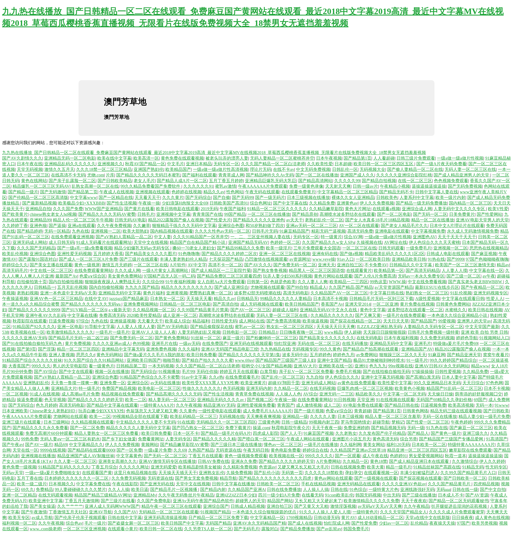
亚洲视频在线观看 (152, 192)
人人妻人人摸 (454, 270)
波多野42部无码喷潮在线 (257, 293)
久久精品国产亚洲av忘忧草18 (357, 450)
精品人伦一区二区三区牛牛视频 (83, 220)
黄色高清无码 (385, 439)
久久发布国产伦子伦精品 (382, 433)
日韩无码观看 (391, 248)
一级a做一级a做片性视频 (460, 158)
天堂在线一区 (25, 450)
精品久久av (213, 192)
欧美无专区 (19, 517)
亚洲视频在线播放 (38, 456)
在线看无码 (312, 495)
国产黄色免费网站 (172, 338)
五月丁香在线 (29, 478)
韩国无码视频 (368, 495)
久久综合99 (153, 281)
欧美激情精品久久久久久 (70, 332)
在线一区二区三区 (415, 180)
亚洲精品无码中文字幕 (119, 293)
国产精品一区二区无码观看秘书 (458, 500)
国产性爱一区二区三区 (427, 422)
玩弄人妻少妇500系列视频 (287, 276)
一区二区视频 (15, 394)
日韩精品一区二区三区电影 (185, 304)
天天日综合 (473, 383)
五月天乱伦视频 (72, 287)
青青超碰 (362, 411)
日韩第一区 (257, 281)
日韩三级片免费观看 (416, 158)
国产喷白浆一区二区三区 (261, 439)
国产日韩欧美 (496, 411)
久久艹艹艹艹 (70, 506)
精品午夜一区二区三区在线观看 (171, 506)
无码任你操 (207, 371)
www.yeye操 (323, 259)
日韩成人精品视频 (248, 506)
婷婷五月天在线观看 (239, 371)
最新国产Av (66, 276)
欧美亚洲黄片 (253, 383)
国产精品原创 (305, 214)
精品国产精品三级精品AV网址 (102, 495)
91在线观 (186, 422)
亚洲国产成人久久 (357, 175)
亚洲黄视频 (177, 293)
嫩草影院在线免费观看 (470, 450)
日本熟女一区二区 (167, 298)
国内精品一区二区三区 (470, 203)
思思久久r (85, 354)
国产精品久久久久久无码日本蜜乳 (148, 175)
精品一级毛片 (398, 467)
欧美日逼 (139, 489)
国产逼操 (57, 225)
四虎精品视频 (486, 484)
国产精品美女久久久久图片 (150, 253)
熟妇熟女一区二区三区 (427, 293)
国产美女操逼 (42, 506)
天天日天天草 (396, 321)
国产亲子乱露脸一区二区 (72, 180)
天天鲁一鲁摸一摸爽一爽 (74, 383)
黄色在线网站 (34, 180)
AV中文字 (197, 265)
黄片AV (348, 517)
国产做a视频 (351, 253)
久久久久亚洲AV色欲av (404, 484)
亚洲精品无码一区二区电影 (69, 158)
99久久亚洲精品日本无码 (437, 383)
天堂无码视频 (29, 169)
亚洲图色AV (424, 237)
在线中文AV (95, 298)
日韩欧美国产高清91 (228, 203)
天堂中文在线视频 (151, 242)
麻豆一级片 (233, 338)
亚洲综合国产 (216, 506)
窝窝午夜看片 (496, 354)
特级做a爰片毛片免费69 (455, 343)
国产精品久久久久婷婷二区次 (229, 253)
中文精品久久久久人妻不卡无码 (146, 422)
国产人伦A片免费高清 (375, 276)
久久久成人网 (127, 270)
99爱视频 (446, 321)
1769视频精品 (299, 517)
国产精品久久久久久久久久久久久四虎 (275, 478)
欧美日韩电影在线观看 (177, 208)
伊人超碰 (352, 332)
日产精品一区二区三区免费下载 (218, 517)
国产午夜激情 (34, 512)
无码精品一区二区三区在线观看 (169, 512)
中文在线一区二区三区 (51, 270)
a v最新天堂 (119, 310)
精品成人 (318, 287)
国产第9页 (26, 349)
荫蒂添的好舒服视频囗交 (478, 394)
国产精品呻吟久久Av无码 (270, 175)
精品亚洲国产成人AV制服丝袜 (85, 456)
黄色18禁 (378, 461)
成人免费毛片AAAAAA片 (267, 411)
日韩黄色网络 (415, 411)
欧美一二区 (135, 399)
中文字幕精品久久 (86, 444)
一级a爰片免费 (158, 450)
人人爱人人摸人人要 (135, 326)
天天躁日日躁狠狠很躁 (384, 332)
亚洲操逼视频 (122, 321)
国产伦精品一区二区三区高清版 (38, 197)
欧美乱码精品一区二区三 (193, 416)
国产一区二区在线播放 (317, 175)
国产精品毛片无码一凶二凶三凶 (78, 338)
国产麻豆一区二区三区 (470, 427)
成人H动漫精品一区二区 (380, 517)
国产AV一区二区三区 (250, 310)
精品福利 (200, 321)
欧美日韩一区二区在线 (160, 529)
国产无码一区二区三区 (165, 456)
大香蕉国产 (19, 366)
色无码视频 (233, 388)
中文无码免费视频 (313, 169)
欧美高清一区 (146, 158)
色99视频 (141, 343)
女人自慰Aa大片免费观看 (221, 281)
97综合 (82, 321)
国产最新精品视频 (39, 203)
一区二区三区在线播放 (268, 214)
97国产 (463, 523)
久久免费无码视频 (437, 338)
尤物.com (95, 175)
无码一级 (415, 427)
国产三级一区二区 (463, 276)
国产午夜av (12, 444)
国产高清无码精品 (423, 270)
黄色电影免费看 (286, 450)
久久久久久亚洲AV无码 (24, 338)
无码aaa (443, 489)
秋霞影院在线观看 (30, 321)
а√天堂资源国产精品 (394, 287)
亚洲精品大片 (64, 388)
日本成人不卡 (451, 495)
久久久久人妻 (323, 416)
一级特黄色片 (365, 512)
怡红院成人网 (336, 523)
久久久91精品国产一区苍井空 (200, 237)
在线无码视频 (322, 388)
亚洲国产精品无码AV (248, 242)
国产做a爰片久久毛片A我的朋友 (154, 354)
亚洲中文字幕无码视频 (382, 377)
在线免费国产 (215, 343)
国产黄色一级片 (446, 433)
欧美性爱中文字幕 (395, 383)
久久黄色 (187, 411)
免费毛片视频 (348, 371)
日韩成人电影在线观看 (447, 253)
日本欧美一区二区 (429, 444)
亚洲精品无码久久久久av (221, 399)
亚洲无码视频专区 (490, 293)
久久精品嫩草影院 (326, 208)
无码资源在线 (228, 450)
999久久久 (41, 366)
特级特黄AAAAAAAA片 (471, 444)
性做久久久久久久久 (201, 388)
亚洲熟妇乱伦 (36, 383)
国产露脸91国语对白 (37, 259)
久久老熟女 (346, 433)
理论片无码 (260, 169)
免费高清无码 (112, 315)
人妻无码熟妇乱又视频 (199, 332)
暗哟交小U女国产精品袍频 (267, 366)
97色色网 (494, 383)
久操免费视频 (239, 472)
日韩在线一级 (465, 489)
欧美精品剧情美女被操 (199, 467)
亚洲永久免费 (244, 461)
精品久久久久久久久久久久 (186, 287)
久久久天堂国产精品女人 (403, 512)
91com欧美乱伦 (339, 495)
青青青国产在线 (207, 214)
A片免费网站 (328, 461)
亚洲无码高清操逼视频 (165, 517)
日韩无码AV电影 (130, 220)
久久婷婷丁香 (15, 225)
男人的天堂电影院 (70, 366)
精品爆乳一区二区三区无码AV (41, 186)
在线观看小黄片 (123, 529)
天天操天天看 (199, 298)
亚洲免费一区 (112, 383)
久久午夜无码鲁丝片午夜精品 (186, 495)
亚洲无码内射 (259, 388)
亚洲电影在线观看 (392, 231)
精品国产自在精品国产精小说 (198, 242)
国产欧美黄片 (15, 214)
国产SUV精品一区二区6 (84, 310)
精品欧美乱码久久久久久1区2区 (395, 253)
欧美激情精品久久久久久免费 (371, 500)
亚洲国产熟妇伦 (149, 169)
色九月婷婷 (46, 405)
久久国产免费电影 (154, 500)
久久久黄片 (173, 197)
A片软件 (178, 265)
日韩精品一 (44, 287)
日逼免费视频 (61, 321)
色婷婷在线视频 (186, 192)
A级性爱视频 (427, 298)
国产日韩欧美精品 (115, 180)
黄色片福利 (153, 293)
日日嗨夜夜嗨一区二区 (300, 332)
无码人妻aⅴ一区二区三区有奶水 (70, 439)
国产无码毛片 (246, 529)
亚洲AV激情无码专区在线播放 (167, 461)
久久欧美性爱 (320, 164)
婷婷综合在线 (315, 450)
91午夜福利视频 (180, 281)
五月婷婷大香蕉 (108, 253)
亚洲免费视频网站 (140, 304)
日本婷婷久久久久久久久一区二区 (77, 478)
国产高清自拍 (225, 304)
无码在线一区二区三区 (318, 343)
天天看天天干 (147, 197)
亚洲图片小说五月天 (351, 439)
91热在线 (436, 259)
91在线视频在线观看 (395, 399)
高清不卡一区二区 (225, 265)
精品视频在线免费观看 (122, 394)
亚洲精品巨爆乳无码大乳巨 (270, 180)
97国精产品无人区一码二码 (169, 276)
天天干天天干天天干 (457, 237)
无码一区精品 (57, 231)
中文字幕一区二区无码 (404, 394)
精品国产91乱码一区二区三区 (454, 388)
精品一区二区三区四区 (78, 349)
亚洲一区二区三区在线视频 (284, 253)
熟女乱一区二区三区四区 (290, 326)
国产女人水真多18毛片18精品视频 (377, 220)
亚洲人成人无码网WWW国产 (112, 506)
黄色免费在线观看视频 (182, 158)
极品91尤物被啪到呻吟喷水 (379, 360)
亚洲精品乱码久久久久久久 (70, 164)
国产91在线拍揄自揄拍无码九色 (32, 343)
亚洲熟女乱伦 (211, 472)
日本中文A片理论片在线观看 (457, 225)
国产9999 (455, 259)
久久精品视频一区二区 (154, 310)
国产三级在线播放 (419, 495)
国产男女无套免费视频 (196, 478)
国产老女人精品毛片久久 (404, 225)
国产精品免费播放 (297, 529)
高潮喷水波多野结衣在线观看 (347, 214)
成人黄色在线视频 (492, 517)
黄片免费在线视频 (417, 304)
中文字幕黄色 (129, 456)
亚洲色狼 (38, 225)
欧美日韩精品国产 (302, 304)
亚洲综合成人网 (417, 208)
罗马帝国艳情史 (356, 422)
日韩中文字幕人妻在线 (436, 192)
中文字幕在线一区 (486, 270)
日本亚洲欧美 (15, 411)
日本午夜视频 (329, 158)
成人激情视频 (309, 405)
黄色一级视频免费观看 (245, 456)
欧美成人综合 (178, 321)
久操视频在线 (369, 242)
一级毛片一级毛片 (112, 332)
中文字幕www (83, 197)
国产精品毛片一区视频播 (174, 489)
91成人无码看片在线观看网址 (104, 242)
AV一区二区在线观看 (359, 225)
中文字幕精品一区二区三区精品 (347, 192)
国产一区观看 (347, 456)
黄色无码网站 (109, 354)
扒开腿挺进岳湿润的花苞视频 (459, 506)
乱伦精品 (419, 523)
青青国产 (285, 405)
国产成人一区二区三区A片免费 (88, 259)
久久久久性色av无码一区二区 (222, 231)
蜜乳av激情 (225, 186)
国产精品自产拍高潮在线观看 (371, 349)
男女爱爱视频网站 (426, 456)
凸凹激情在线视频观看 (266, 259)
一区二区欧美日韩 (373, 259)
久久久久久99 (347, 180)
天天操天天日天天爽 (335, 326)
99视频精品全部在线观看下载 (140, 416)
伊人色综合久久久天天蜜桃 (434, 242)
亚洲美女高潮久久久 (117, 461)
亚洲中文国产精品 (334, 360)
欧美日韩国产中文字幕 (182, 523)
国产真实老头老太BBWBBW (475, 281)
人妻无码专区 (178, 439)
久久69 (179, 450)
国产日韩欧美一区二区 (465, 478)
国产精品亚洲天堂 (464, 354)
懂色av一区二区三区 (283, 444)
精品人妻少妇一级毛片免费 (484, 416)
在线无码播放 (355, 343)
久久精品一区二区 (291, 388)
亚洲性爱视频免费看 (256, 405)
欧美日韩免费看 (201, 354)
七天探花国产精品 (226, 259)
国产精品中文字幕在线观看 (112, 405)
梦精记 (397, 422)
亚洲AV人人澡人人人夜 (153, 332)
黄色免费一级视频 (19, 467)
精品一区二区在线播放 (432, 220)
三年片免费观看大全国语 (316, 248)
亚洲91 (361, 366)
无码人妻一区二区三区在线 (470, 169)
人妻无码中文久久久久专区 (460, 208)
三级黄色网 (268, 422)
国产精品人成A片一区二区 (182, 180)
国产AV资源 (476, 495)
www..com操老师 (45, 529)
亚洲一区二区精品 (19, 495)
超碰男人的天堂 (250, 500)
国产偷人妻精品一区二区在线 (415, 169)
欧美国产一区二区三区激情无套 (465, 265)
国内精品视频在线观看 (171, 231)
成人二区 (332, 405)
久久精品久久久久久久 (331, 315)
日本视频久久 (61, 484)
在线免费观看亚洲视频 (72, 237)
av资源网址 (299, 259)
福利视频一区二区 (19, 523)
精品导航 (228, 478)
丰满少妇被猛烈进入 (419, 472)
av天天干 (294, 220)
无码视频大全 (372, 169)
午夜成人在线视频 (116, 192)
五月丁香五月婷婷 (226, 180)
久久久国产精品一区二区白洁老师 (273, 164)
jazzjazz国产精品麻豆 (128, 298)
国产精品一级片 (23, 192)
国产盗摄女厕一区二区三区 (133, 523)
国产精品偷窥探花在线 (211, 326)
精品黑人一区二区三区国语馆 (316, 270)
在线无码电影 (369, 338)
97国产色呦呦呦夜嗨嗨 (487, 259)
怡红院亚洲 (285, 343)
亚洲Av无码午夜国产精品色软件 (203, 500)
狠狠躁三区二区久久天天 (402, 354)
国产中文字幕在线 (290, 203)
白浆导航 (268, 371)
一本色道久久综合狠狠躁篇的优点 (264, 512)
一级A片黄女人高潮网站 (165, 270)
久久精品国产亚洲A (246, 489)
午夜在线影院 (125, 484)
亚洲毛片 (422, 343)
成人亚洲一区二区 (180, 315)
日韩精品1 (268, 332)
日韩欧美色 (387, 197)
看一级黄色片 (101, 366)
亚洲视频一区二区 (450, 248)
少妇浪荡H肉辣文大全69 (185, 203)
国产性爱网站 (489, 214)
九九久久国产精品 (142, 287)
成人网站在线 (252, 321)
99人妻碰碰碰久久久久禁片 (80, 489)
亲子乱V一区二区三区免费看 (306, 371)
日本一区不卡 (186, 433)
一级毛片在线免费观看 (404, 315)
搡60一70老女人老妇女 (193, 248)
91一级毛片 (417, 360)
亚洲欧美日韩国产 (144, 360)
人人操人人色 (288, 394)
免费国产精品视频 (119, 388)
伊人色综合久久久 (342, 377)
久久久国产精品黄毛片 (450, 484)
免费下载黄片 (238, 427)
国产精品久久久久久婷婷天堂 (95, 399)
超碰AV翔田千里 (284, 383)
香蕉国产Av (332, 304)
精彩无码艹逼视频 (328, 231)
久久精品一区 (355, 461)
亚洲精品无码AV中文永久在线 (329, 310)
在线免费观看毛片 (242, 377)
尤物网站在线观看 (70, 416)
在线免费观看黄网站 (93, 270)
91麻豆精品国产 (294, 231)
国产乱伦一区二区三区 (282, 377)
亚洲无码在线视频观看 (251, 343)
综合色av (74, 523)
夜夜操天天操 (442, 523)
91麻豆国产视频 (318, 433)
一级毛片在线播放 (321, 444)
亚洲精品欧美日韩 (409, 259)
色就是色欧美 (283, 281)
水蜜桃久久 (455, 310)
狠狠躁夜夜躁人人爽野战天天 (112, 281)
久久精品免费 (322, 203)
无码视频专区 (305, 349)
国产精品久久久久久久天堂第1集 (249, 354)
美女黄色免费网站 (125, 276)
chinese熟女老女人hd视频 (53, 214)
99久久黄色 (330, 349)
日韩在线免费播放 (284, 489)
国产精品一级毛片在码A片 (226, 433)
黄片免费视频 (78, 343)
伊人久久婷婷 (492, 461)
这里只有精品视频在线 (135, 472)
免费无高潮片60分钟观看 (48, 433)
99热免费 (29, 439)
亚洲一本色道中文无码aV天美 (68, 293)
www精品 (333, 332)
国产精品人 (418, 433)
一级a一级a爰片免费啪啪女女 (52, 472)
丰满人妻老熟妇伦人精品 (183, 259)
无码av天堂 (12, 472)
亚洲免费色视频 (161, 349)
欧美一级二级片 (32, 484)
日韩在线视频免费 (348, 467)
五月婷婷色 (320, 354)
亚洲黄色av (347, 203)
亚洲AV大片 (305, 366)
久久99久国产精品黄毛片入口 (468, 472)
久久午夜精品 (416, 506)
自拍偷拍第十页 (32, 281)
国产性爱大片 (218, 220)
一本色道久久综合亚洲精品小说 (457, 315)
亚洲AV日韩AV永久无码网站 (442, 366)
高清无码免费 (360, 231)
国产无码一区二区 (430, 214)
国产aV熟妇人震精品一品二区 (124, 237)
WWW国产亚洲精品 (103, 208)
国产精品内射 (213, 489)
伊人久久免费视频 (377, 203)
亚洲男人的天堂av (474, 321)
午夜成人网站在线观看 (308, 439)
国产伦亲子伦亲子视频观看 (80, 517)
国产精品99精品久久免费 (240, 248)
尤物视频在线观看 (267, 287)
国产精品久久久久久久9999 (34, 310)
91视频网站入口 (494, 338)
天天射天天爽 (338, 186)
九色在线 (80, 231)
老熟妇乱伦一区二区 (324, 220)
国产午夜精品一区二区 (482, 287)
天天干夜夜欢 (414, 500)
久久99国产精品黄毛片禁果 (202, 310)
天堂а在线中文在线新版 (427, 517)
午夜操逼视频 (15, 298)
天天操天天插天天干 (177, 472)
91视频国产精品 (215, 512)
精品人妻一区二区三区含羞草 (393, 416)
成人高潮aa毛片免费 (80, 394)
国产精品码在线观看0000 (91, 450)
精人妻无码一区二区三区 (171, 399)
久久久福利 (188, 349)
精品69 (60, 444)
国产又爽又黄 (368, 315)
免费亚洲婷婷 (356, 427)
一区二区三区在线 (359, 248)
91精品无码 (473, 467)
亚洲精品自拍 (38, 208)
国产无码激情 (53, 192)
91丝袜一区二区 (206, 338)
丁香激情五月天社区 (68, 512)
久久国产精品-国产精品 (351, 287)
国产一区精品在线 (116, 197)
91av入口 (345, 259)
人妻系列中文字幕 (416, 197)
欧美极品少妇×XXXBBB (81, 203)
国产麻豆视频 (484, 253)
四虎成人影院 (265, 433)
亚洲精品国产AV (417, 349)
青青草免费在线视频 (254, 394)
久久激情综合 (464, 461)
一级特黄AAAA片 (157, 405)
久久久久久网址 (134, 467)
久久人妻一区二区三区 (75, 461)
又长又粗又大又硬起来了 (318, 500)
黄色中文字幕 (373, 310)
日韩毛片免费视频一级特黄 (433, 332)
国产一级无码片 (270, 197)
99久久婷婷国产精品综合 (453, 360)
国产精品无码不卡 (396, 192)
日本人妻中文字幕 (459, 377)
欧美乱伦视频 (15, 253)
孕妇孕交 (353, 472)
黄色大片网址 (358, 208)
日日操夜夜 (462, 517)
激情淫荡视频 (343, 506)
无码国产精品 (218, 523)
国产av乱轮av (328, 529)
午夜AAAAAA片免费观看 (262, 186)
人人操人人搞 (316, 489)
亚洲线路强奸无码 (417, 489)
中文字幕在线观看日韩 (463, 298)
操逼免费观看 (29, 399)
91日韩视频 (344, 399)
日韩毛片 (145, 214)
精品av (503, 265)
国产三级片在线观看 (138, 259)
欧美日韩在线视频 (485, 310)
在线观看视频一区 (381, 472)
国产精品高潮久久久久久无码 (173, 394)
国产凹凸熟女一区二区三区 (197, 427)
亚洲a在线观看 (81, 225)
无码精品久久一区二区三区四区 (226, 422)
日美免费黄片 (462, 214)
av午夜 (489, 276)
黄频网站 (149, 444)
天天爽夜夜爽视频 (263, 416)
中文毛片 (175, 164)
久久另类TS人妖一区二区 (208, 529)
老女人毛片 (144, 180)
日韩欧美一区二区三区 (277, 484)
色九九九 (377, 366)
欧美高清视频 (461, 405)
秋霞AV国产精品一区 (145, 164)
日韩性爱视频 (448, 371)
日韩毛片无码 (265, 231)
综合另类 (408, 439)
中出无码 (391, 495)
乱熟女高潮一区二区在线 (95, 186)
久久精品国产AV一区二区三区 (339, 293)
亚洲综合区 (138, 383)
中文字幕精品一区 (267, 517)
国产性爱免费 (364, 523)
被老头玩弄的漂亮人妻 (226, 158)
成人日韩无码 (61, 242)
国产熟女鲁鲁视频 (270, 270)
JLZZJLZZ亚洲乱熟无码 (379, 326)
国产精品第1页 (357, 158)
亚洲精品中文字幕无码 (123, 349)
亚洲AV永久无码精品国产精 (259, 523)
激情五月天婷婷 (117, 265)
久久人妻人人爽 (313, 281)
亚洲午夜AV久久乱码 (45, 315)
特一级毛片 (89, 388)
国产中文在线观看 (76, 371)
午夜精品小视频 (395, 186)
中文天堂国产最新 (482, 326)
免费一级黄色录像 (306, 186)
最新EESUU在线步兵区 (437, 287)
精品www (480, 366)
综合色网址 (260, 203)
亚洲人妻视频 (61, 354)
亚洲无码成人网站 (30, 242)
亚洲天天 (326, 265)
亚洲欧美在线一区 (335, 366)
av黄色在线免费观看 (356, 383)
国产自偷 (221, 197)
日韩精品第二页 (131, 366)
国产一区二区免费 (87, 427)
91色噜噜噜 (189, 253)
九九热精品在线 (275, 349)
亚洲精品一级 (295, 416)
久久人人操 (118, 489)
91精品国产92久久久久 (34, 326)
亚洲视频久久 (110, 164)
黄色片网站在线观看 (333, 276)
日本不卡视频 (497, 388)
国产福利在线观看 (199, 175)
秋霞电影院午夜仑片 (290, 427)
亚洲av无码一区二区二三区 (311, 225)
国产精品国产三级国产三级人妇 (285, 360)
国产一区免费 (129, 450)
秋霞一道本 (455, 456)
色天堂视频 (55, 399)
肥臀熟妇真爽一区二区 (210, 293)
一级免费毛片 (419, 248)
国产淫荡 (46, 349)
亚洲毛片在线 (164, 343)
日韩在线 (339, 489)
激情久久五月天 (59, 169)
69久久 (27, 489)
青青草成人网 (231, 175)
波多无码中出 (295, 354)
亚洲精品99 (40, 220)
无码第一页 (292, 472)
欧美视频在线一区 (27, 332)
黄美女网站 (373, 444)
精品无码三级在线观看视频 (455, 411)
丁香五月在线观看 (205, 456)
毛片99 (188, 371)
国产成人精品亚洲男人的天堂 (462, 175)
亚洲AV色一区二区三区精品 (56, 298)
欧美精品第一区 (389, 270)
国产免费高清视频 (283, 321)
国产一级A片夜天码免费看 (441, 164)
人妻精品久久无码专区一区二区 (433, 326)
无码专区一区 (226, 164)
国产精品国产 (423, 321)
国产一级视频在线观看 (375, 478)
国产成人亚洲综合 (231, 287)
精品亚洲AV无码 (219, 405)
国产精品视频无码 (388, 427)
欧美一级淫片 (279, 248)
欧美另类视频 (484, 523)
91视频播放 (169, 371)
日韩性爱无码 (224, 321)
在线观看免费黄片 (298, 192)
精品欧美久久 (368, 394)
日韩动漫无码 (326, 517)
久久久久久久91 (198, 186)
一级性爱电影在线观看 (219, 411)
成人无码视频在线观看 (261, 304)
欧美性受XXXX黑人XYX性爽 (210, 383)
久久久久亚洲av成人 (111, 343)
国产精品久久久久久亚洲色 (258, 220)
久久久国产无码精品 (36, 248)
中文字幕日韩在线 (387, 293)
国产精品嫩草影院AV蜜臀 (184, 444)
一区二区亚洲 (385, 304)
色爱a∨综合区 (92, 276)
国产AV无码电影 (172, 326)
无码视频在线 (231, 416)
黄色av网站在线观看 (333, 478)
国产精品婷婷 (29, 231)
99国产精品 (235, 214)
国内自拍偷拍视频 (66, 281)
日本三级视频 (350, 416)
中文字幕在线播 (82, 315)
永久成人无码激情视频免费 (472, 231)
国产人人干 (291, 433)
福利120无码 (398, 444)
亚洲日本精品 (199, 164)
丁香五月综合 (104, 467)
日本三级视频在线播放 (308, 197)
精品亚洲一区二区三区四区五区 (417, 450)
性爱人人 (494, 298)
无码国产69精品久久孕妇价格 (444, 399)
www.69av (244, 360)
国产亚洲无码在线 (157, 484)
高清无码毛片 (15, 270)
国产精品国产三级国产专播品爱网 (451, 439)
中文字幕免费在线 (93, 484)
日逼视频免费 (433, 405)
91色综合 (358, 489)
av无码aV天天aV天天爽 (380, 506)
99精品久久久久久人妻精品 (285, 298)
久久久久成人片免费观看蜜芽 (456, 512)
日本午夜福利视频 (401, 338)
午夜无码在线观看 (262, 192)
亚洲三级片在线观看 (22, 422)
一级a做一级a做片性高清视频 (220, 169)
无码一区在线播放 (439, 416)
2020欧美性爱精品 (144, 315)
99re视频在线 (400, 366)
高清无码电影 (296, 293)
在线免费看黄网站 (315, 399)
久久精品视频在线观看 (92, 422)
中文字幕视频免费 (428, 231)
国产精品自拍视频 (379, 180)
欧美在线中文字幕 (114, 158)
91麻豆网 (436, 354)
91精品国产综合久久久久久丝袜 (32, 360)
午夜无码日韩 (256, 450)
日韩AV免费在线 (213, 461)
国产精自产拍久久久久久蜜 (207, 360)
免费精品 (44, 489)
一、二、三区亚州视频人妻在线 (260, 237)
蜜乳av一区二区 (250, 326)
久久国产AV (125, 512)
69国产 (480, 399)
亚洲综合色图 (231, 225)
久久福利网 (350, 444)
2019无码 (209, 208)
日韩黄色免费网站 (453, 304)
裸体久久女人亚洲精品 (353, 197)
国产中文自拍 (493, 489)
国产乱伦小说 (266, 472)
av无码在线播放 (165, 383)
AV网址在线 (395, 242)
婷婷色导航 (466, 338)
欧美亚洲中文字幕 (46, 500)
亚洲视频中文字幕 (173, 214)
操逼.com (261, 427)
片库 (110, 175)
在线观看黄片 (359, 270)
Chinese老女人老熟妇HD (53, 411)
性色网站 (234, 192)
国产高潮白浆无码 (423, 377)
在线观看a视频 (386, 208)
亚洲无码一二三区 (336, 394)
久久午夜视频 (188, 405)
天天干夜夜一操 (327, 427)
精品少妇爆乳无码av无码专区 (142, 248)
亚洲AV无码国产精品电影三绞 (229, 349)
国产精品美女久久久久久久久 (327, 338)
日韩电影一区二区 (239, 332)
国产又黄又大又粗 (311, 506)
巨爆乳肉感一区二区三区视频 (365, 388)
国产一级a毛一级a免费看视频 (84, 248)
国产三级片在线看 (118, 500)
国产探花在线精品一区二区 (355, 321)
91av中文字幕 (194, 377)
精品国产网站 (280, 500)
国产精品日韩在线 (401, 405)
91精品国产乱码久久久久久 (64, 467)
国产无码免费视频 (465, 186)
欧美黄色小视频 (410, 388)
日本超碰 (343, 164)
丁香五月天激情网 (82, 500)
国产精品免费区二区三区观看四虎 (229, 276)
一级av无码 (189, 343)
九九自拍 (314, 377)
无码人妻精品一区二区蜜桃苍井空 (282, 158)
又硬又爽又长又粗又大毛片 (303, 467)
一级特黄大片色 (383, 489)
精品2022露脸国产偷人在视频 (176, 220)
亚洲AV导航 (100, 512)
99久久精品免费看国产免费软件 (151, 186)
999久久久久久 (319, 456)
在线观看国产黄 (97, 472)
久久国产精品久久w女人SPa (328, 242)
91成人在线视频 (45, 394)
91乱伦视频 (461, 293)
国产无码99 (242, 197)
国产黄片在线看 (139, 208)
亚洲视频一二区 (106, 231)
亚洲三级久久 (475, 433)
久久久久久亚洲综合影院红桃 (404, 175)
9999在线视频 (53, 450)
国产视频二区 (260, 399)
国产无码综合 (198, 197)
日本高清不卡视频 (330, 298)
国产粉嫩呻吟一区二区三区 (271, 338)
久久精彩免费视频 (240, 467)
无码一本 (484, 405)
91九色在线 (437, 427)
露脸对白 (269, 529)
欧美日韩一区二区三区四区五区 (383, 164)
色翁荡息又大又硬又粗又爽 (151, 411)
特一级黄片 (331, 237)
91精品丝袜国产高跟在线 (436, 467)
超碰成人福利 (285, 310)
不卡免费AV (375, 265)
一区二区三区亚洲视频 (84, 529)
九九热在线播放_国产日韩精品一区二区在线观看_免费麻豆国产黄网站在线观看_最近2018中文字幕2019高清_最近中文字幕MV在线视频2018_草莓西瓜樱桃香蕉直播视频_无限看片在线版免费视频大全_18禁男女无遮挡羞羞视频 (214, 152)
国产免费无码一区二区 (294, 265)
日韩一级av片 (365, 186)
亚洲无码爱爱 (163, 467)
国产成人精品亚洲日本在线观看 (419, 461)
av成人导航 (42, 517)
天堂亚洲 (365, 399)
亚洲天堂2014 (358, 304)
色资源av (267, 467)
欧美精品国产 (178, 169)
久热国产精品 (201, 450)
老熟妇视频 (27, 293)
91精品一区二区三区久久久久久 (277, 208)
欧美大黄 (375, 467)
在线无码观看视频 (55, 495)
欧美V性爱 (498, 208)
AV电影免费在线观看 (363, 405)
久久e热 (216, 377)
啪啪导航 (171, 360)
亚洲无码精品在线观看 (358, 484)
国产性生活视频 (122, 203)
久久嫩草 (141, 225)
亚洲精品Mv (144, 495)
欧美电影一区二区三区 (159, 388)
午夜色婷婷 (461, 422)
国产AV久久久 (257, 265)
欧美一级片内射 (450, 197)
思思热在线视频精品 (488, 248)
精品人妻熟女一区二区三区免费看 (106, 433)
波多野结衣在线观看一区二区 (415, 310)
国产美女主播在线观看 (51, 265)
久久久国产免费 (68, 208)
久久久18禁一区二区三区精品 (104, 169)
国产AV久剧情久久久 (22, 158)
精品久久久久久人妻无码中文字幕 (138, 427)
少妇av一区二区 (394, 523)
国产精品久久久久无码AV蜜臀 (106, 214)
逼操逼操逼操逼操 (429, 186)
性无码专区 (496, 467)
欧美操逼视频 (315, 321)
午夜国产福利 (232, 208)
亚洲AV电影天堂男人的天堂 (482, 220)
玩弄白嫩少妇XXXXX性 (101, 411)
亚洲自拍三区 (350, 265)
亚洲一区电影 (70, 326)
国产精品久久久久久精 (214, 439)
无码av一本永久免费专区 (421, 276)
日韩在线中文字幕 (125, 517)
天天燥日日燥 (440, 394)
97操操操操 (422, 371)
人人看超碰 (384, 158)
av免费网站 (366, 354)
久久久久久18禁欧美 (324, 472)
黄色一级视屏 (87, 265)
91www (501, 405)
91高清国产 (496, 439)
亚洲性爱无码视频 (74, 253)
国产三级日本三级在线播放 (236, 444)
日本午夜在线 (29, 164)
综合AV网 (353, 237)
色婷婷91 (398, 456)
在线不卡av (283, 169)
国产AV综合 (45, 371)
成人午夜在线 (375, 456)
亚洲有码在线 (325, 253)
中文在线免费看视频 (427, 281)
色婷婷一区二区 (285, 242)
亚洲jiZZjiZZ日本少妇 (236, 495)
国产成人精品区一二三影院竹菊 (221, 270)
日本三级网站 (56, 422)
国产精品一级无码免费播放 (421, 203)
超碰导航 (381, 422)
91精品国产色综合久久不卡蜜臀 (150, 377)
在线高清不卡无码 (68, 175)
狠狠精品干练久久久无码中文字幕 (184, 225)
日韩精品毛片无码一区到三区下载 (381, 298)
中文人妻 (162, 237)
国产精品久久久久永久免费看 (40, 427)
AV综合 (310, 394)
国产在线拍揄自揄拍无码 (386, 371)
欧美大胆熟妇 (135, 231)
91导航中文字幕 (100, 326)
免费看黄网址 (151, 439)
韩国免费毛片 (356, 529)
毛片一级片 (95, 523)
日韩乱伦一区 (345, 169)
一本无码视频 (161, 366)
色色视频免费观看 (451, 180)
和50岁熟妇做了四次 (265, 225)
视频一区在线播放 (112, 371)
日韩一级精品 (294, 422)
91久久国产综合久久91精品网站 (94, 360)
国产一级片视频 (309, 411)
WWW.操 (397, 281)
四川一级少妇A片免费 (279, 495)
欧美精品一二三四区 (348, 281)
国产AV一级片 (38, 444)
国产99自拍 (297, 287)
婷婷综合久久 (15, 265)
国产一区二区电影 (394, 214)
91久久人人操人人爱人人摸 (325, 512)
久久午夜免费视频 (114, 225)
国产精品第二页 (83, 192)
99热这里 (378, 281)
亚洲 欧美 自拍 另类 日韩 (484, 332)
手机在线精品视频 (318, 484)
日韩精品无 (247, 298)
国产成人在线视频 (305, 523)
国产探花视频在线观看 (420, 478)
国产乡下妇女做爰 (119, 439)
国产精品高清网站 (315, 180)
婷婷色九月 (343, 354)
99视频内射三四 (324, 422)
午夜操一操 (149, 203)
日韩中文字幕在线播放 (233, 484)
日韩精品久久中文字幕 (411, 265)
